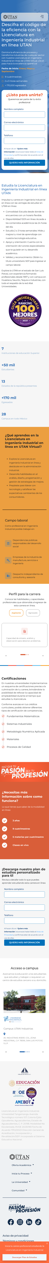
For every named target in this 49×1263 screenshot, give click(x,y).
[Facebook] (11, 1222)
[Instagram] (20, 1222)
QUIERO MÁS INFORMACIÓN (24, 162)
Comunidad (18, 1190)
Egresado (33, 613)
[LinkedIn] (29, 1222)
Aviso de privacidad (15, 1235)
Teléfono (8, 135)
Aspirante (16, 613)
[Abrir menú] (42, 16)
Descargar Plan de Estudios (24, 1257)
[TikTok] (38, 1222)
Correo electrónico (14, 122)
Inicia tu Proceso (20, 1173)
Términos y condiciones (18, 1241)
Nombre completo (14, 109)
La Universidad (20, 1182)
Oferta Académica (21, 1165)
